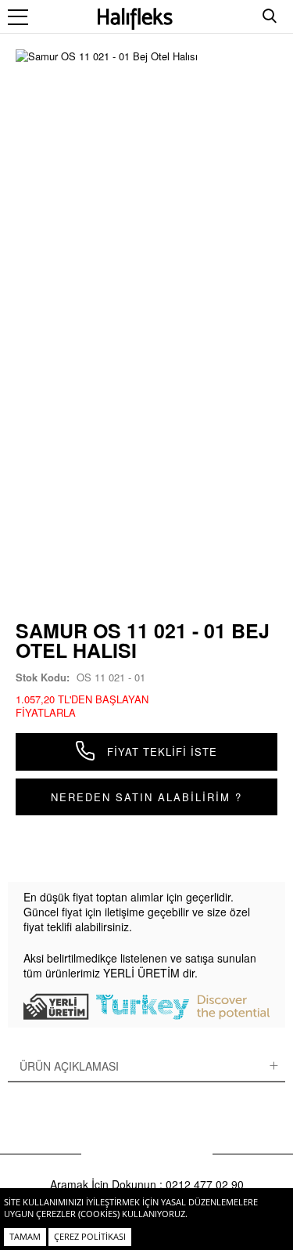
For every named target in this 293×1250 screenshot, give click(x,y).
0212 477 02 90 (205, 1184)
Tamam (25, 1236)
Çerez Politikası (90, 1236)
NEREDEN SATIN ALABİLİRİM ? (146, 796)
